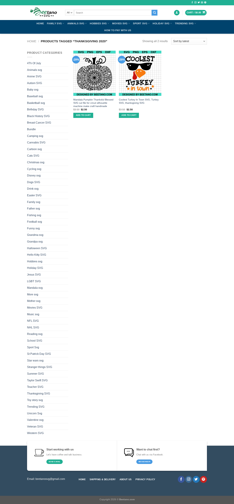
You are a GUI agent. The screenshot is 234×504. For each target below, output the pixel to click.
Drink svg (33, 188)
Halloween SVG (37, 248)
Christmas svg (35, 162)
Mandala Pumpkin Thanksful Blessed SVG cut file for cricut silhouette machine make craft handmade (93, 102)
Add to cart (83, 115)
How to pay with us (117, 30)
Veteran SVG (35, 426)
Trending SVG (184, 23)
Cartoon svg (34, 149)
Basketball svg (36, 102)
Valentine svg (35, 419)
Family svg (54, 23)
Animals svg (75, 23)
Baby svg (32, 89)
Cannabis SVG (36, 142)
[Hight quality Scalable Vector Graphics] (43, 12)
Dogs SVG (33, 182)
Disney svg (34, 175)
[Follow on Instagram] (195, 2)
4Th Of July (34, 63)
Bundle (31, 129)
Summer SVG (35, 373)
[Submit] (154, 13)
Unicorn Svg (34, 413)
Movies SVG (120, 23)
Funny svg (33, 228)
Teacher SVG (35, 386)
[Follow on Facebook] (192, 2)
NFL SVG (33, 320)
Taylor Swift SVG (37, 380)
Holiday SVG (161, 23)
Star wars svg (35, 360)
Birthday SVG (35, 109)
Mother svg (33, 300)
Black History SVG (38, 116)
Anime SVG (34, 76)
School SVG (34, 340)
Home (40, 23)
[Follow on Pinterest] (205, 2)
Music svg (33, 314)
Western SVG (35, 433)
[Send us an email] (202, 2)
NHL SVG (33, 327)
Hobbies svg (98, 23)
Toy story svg (35, 400)
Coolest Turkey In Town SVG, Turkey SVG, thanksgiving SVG (139, 101)
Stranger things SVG (39, 367)
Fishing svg (34, 215)
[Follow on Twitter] (199, 2)
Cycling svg (34, 169)
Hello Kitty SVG (36, 254)
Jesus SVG (34, 274)
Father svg (33, 208)
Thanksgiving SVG (38, 393)
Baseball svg (35, 96)
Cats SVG (33, 155)
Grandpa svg (35, 241)
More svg (32, 294)
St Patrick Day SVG (39, 353)
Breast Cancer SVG (39, 122)
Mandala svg (35, 287)
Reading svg (34, 334)
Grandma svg (35, 234)
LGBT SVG (34, 281)
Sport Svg (140, 23)
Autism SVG (34, 83)
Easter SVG (34, 195)
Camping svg (35, 136)
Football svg (34, 221)
